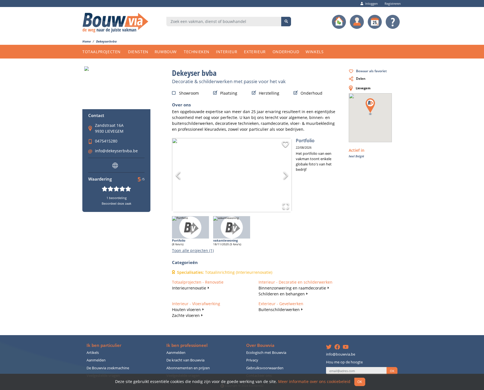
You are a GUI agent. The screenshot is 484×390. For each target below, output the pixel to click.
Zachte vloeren (186, 315)
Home (86, 41)
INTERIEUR (226, 51)
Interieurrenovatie (189, 288)
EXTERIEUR (255, 51)
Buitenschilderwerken (279, 309)
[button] (285, 144)
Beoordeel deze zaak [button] (116, 203)
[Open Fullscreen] (286, 206)
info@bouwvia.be (340, 354)
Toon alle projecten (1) (193, 250)
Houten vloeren (186, 309)
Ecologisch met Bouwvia (266, 352)
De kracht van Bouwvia (185, 360)
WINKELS (315, 51)
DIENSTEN (138, 51)
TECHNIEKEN (197, 51)
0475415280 (106, 141)
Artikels (93, 352)
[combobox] (223, 21)
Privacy (252, 360)
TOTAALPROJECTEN (101, 51)
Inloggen (371, 3)
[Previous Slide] (178, 175)
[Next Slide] (286, 175)
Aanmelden (96, 360)
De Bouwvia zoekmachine (108, 368)
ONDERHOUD (286, 51)
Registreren (393, 3)
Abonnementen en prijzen (188, 368)
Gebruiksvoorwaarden (264, 368)
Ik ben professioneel (187, 345)
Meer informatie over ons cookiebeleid (314, 381)
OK (392, 371)
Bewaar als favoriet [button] (371, 71)
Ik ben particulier (104, 345)
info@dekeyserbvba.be (116, 150)
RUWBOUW (166, 51)
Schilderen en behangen (282, 293)
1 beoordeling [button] (116, 198)
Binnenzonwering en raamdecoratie (292, 288)
